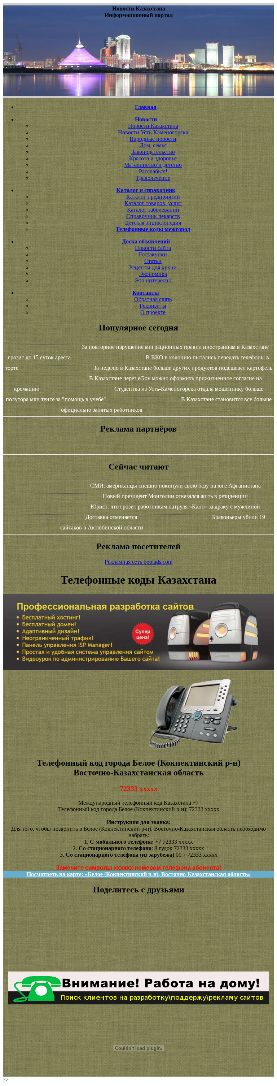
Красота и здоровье (153, 158)
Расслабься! (153, 171)
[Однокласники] (138, 956)
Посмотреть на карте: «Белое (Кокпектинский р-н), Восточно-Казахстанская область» (139, 874)
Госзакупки (153, 254)
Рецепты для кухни (153, 267)
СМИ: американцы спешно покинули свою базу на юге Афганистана (175, 486)
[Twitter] (138, 949)
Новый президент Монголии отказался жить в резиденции (175, 496)
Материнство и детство (153, 165)
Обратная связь (153, 299)
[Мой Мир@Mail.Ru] (138, 962)
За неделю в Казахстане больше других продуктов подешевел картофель (182, 368)
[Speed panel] (138, 917)
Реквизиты (153, 306)
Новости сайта (153, 248)
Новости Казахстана (153, 126)
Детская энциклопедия (153, 223)
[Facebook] (138, 943)
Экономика (153, 274)
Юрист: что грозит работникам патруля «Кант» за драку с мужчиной (175, 506)
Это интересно (153, 280)
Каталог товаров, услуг (153, 203)
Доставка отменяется (111, 517)
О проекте (153, 312)
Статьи (153, 261)
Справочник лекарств (153, 216)
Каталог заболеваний (153, 210)
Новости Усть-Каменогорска (153, 132)
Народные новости (152, 139)
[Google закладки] (138, 930)
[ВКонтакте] (138, 936)
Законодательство (153, 152)
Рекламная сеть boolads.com (138, 562)
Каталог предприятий (153, 197)
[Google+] (138, 923)
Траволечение (153, 178)
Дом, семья (153, 145)
